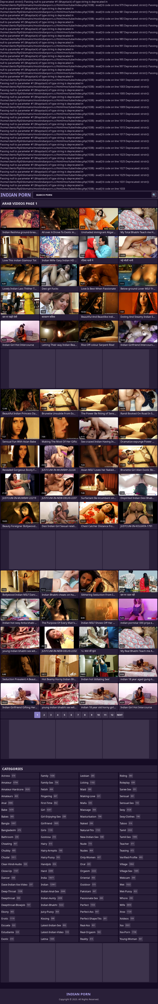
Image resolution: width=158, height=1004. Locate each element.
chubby (8, 850)
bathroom (9, 837)
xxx (125, 925)
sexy (125, 809)
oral (85, 864)
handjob (48, 864)
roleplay (127, 782)
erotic (7, 918)
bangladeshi (11, 830)
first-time (49, 803)
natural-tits (90, 830)
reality (86, 939)
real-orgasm (90, 932)
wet (125, 884)
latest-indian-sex (53, 925)
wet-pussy (128, 891)
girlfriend (49, 823)
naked (86, 823)
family (47, 775)
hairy (46, 843)
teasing (127, 850)
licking (87, 782)
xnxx (125, 911)
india (47, 877)
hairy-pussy (50, 857)
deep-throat (11, 891)
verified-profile (131, 857)
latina (47, 939)
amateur (9, 782)
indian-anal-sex (53, 891)
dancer (8, 877)
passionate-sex (91, 898)
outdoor (88, 884)
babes (7, 816)
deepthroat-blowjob (15, 905)
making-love (90, 796)
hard (47, 871)
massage (88, 809)
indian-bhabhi (52, 905)
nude (86, 843)
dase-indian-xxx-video (17, 884)
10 (98, 714)
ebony (7, 911)
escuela (8, 925)
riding (126, 775)
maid (85, 789)
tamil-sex (128, 837)
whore (126, 898)
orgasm (88, 871)
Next (120, 714)
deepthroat (10, 898)
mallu (86, 803)
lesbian (87, 775)
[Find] (154, 194)
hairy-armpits (51, 850)
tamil (126, 830)
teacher (127, 843)
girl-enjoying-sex (53, 816)
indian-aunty (51, 898)
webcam (127, 877)
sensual (127, 796)
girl (46, 809)
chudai (8, 857)
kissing (47, 918)
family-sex (49, 782)
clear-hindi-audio (14, 864)
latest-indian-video (55, 932)
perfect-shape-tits (93, 918)
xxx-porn (128, 932)
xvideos (127, 918)
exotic (7, 939)
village (127, 864)
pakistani (88, 891)
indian (48, 884)
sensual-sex (129, 803)
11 (105, 714)
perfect (87, 905)
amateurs (9, 796)
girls (46, 830)
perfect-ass (89, 911)
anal (7, 803)
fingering (49, 796)
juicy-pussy (50, 911)
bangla (8, 823)
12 (112, 714)
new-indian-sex (92, 837)
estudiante (10, 932)
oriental (87, 877)
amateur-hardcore (15, 789)
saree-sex (128, 789)
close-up (9, 871)
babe (7, 809)
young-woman (131, 939)
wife (125, 905)
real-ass (87, 925)
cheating (9, 843)
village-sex (129, 871)
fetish (47, 789)
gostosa (48, 837)
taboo (126, 823)
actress (8, 775)
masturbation (90, 816)
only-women (90, 857)
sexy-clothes (130, 816)
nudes (86, 850)
